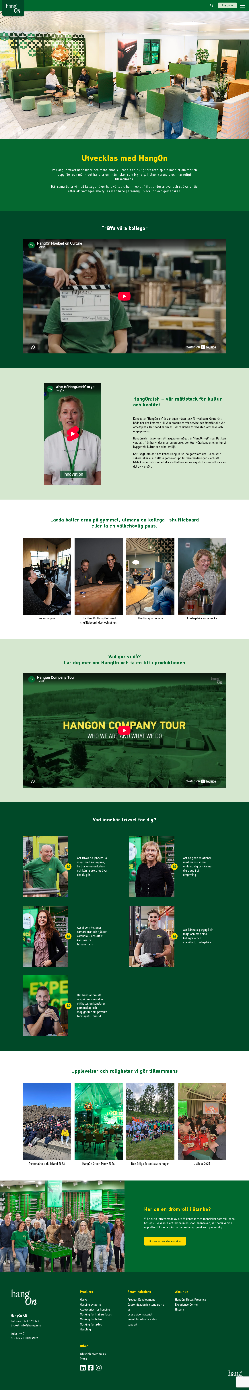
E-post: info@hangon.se (26, 1325)
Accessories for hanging (95, 1309)
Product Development (141, 1300)
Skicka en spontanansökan (165, 1241)
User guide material (140, 1314)
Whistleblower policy (93, 1354)
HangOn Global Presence (190, 1300)
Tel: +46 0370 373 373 (25, 1321)
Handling (85, 1329)
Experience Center (186, 1305)
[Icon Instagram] (99, 1368)
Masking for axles (91, 1324)
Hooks (83, 1300)
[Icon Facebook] (91, 1368)
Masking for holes (91, 1319)
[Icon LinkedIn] (83, 1368)
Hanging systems (91, 1305)
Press (83, 1359)
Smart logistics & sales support (142, 1321)
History (179, 1309)
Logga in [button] (227, 5)
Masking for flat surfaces (96, 1314)
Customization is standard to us (146, 1307)
